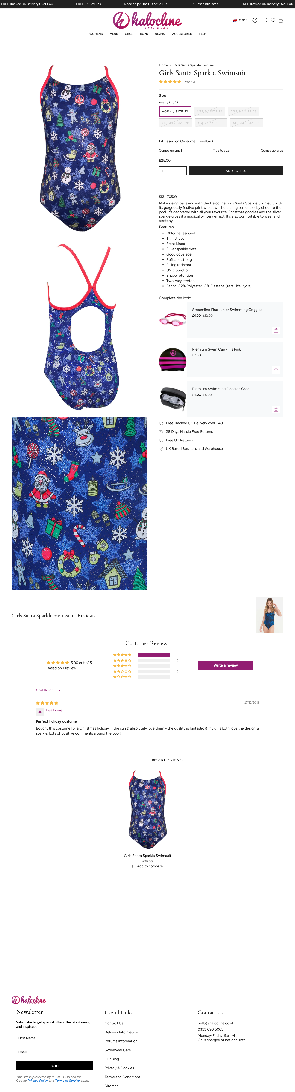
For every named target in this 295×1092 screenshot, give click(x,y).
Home (163, 65)
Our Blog (112, 1059)
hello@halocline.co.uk (216, 1023)
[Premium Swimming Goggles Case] (173, 399)
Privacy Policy (38, 1080)
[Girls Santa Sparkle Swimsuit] (147, 810)
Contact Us (114, 1023)
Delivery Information (121, 1032)
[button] (96, 34)
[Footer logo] (29, 1000)
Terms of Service (67, 1080)
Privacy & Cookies (119, 1068)
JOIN (54, 1066)
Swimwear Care (118, 1050)
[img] (47, 703)
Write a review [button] (226, 665)
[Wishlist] (273, 20)
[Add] (276, 330)
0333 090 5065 (210, 1029)
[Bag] (280, 20)
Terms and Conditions (122, 1077)
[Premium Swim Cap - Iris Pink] (173, 359)
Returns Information (121, 1041)
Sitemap (111, 1086)
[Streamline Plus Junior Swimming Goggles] (173, 320)
